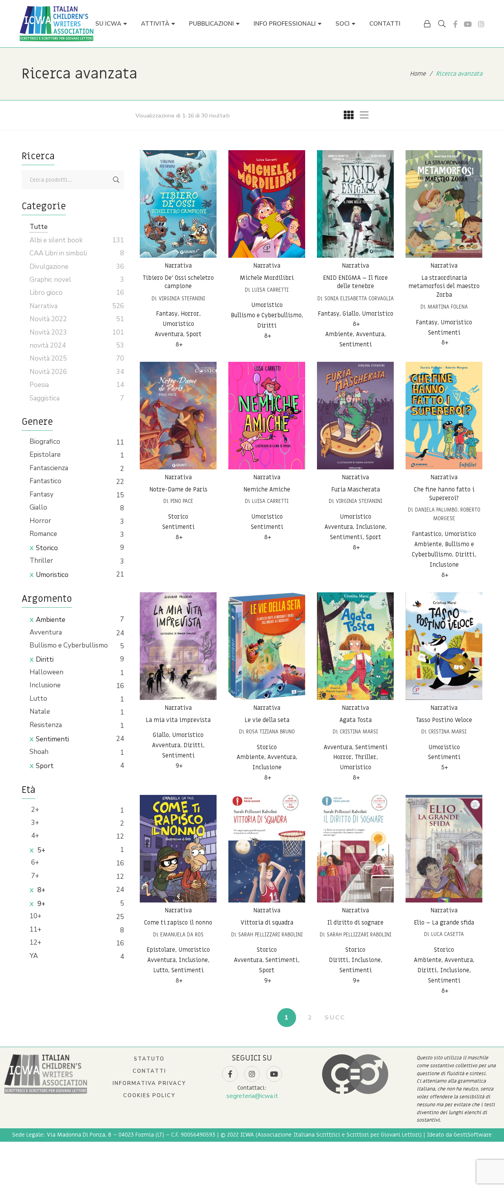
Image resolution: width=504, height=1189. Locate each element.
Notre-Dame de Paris (178, 489)
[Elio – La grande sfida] (444, 848)
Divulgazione (49, 266)
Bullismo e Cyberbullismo (69, 645)
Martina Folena (448, 306)
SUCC (334, 1017)
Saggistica (44, 398)
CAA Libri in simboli (58, 253)
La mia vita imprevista (178, 720)
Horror (40, 520)
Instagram (481, 24)
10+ (35, 916)
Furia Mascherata (355, 489)
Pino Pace (181, 501)
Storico (47, 548)
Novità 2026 (48, 371)
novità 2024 (48, 345)
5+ (40, 850)
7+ (34, 875)
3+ (34, 822)
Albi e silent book (56, 240)
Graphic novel (50, 279)
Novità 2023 (48, 332)
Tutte (39, 226)
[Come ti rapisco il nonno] (178, 848)
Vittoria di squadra (267, 923)
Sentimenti (52, 739)
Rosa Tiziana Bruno (270, 731)
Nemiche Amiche (266, 489)
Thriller (41, 560)
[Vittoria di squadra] (266, 848)
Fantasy (42, 494)
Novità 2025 (48, 358)
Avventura (46, 632)
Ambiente (50, 619)
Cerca (116, 179)
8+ (40, 890)
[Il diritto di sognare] (355, 848)
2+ (34, 809)
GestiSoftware (473, 1135)
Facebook (455, 24)
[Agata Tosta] (355, 646)
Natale (40, 711)
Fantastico (45, 481)
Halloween (46, 672)
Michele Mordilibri (267, 278)
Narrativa (178, 266)
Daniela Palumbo (436, 509)
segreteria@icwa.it (252, 1096)
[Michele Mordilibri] (266, 204)
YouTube (468, 24)
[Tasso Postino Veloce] (444, 646)
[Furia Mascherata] (355, 415)
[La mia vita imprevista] (178, 646)
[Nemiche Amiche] (266, 415)
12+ (35, 942)
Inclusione (45, 685)
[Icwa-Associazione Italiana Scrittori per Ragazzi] (56, 23)
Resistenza (46, 724)
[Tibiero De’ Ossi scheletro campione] (178, 204)
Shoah (39, 751)
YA (34, 955)
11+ (35, 929)
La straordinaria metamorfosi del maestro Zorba (444, 286)
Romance (43, 533)
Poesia (39, 384)
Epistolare (45, 454)
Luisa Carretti (270, 290)
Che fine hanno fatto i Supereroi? (444, 494)
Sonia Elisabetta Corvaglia (359, 298)
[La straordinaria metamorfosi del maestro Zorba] (444, 204)
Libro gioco (46, 292)
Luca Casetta (447, 934)
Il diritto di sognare (355, 923)
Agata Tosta (355, 720)
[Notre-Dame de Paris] (178, 415)
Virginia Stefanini (182, 298)
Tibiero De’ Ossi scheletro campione (178, 282)
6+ (34, 862)
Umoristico (52, 574)
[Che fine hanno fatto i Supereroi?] (444, 415)
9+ (40, 903)
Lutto (38, 698)
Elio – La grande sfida (444, 923)
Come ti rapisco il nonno (178, 923)
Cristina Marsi (359, 731)
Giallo (38, 507)
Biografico (45, 441)
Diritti (45, 659)
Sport (45, 765)
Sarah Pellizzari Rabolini (270, 934)
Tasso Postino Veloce (444, 720)
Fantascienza (49, 468)
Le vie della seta (267, 720)
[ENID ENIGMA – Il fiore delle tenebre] (355, 204)
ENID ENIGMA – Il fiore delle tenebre (355, 282)
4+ (34, 835)
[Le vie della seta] (266, 646)
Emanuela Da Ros (182, 934)
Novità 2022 (48, 319)
